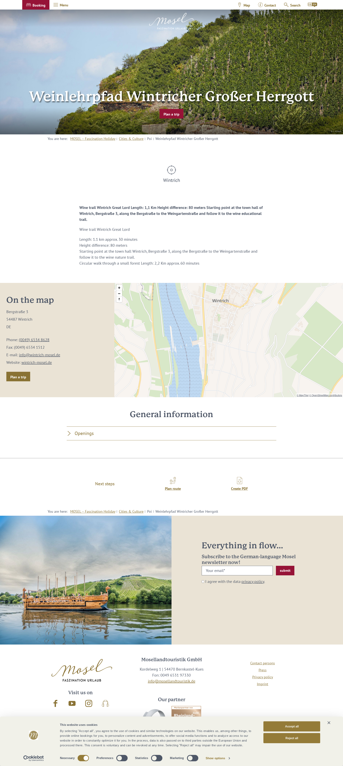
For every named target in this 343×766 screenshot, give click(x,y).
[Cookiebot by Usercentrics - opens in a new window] (33, 758)
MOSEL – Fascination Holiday (92, 138)
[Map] (228, 340)
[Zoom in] (119, 288)
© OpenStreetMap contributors (325, 395)
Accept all (292, 726)
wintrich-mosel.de (36, 362)
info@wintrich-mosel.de (39, 354)
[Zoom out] (119, 293)
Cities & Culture (131, 138)
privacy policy (252, 581)
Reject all (291, 738)
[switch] (122, 758)
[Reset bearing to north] (119, 299)
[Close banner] (329, 722)
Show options (215, 758)
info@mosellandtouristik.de (171, 681)
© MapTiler (303, 395)
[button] (35, 5)
